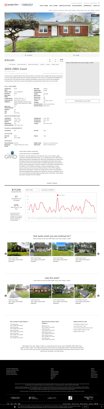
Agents (92, 370)
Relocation (53, 375)
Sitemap (91, 404)
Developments (77, 5)
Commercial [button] (87, 5)
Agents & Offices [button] (65, 5)
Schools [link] (48, 64)
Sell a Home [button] (53, 5)
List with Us (94, 371)
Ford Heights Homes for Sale (81, 324)
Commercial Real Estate (12, 368)
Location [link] (42, 64)
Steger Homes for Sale (79, 331)
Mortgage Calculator (82, 101)
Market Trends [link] (55, 64)
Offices (92, 368)
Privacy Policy (94, 374)
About (52, 370)
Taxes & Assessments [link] (33, 64)
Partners (53, 377)
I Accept (85, 406)
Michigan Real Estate (11, 373)
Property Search (55, 371)
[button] (82, 79)
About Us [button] (96, 5)
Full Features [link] (12, 64)
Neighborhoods (54, 373)
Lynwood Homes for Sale (80, 326)
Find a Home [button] (44, 5)
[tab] (52, 183)
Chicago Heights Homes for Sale (81, 329)
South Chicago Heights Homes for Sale (83, 327)
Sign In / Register (90, 3)
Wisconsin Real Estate (11, 374)
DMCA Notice (94, 377)
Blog (52, 378)
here (71, 407)
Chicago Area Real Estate (12, 370)
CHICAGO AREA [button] (76, 3)
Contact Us (93, 373)
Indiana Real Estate (11, 371)
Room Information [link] (22, 64)
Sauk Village (25, 73)
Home (52, 368)
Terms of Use (94, 375)
